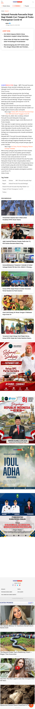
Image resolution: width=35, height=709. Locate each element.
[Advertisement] (17, 67)
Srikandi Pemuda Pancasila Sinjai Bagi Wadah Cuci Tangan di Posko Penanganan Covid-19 (15, 188)
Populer (27, 6)
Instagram (15, 587)
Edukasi (11, 180)
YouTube (20, 587)
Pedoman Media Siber (6, 592)
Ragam (4, 183)
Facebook (13, 587)
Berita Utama (6, 6)
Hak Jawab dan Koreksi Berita (8, 594)
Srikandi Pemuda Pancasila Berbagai (18, 183)
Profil (19, 589)
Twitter (17, 587)
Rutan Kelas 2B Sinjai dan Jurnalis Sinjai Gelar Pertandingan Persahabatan (16, 40)
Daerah (4, 180)
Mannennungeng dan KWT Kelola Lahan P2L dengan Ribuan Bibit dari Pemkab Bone (16, 46)
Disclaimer (20, 592)
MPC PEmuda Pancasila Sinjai (23, 180)
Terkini (17, 6)
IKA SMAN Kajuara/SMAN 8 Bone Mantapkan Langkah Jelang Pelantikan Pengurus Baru (16, 35)
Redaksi (3, 589)
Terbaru (4, 192)
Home (2, 11)
